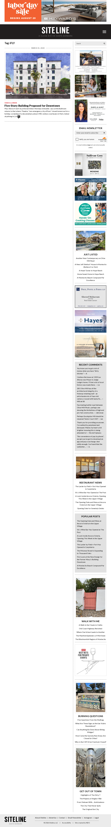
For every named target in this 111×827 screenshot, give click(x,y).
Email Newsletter (74, 818)
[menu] (104, 31)
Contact (62, 818)
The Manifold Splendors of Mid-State (90, 636)
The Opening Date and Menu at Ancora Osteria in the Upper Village (89, 523)
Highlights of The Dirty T (90, 795)
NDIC (88, 823)
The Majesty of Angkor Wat (91, 799)
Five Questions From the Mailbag (91, 720)
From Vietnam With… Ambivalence (90, 802)
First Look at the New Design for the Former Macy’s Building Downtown (90, 559)
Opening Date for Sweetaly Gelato (90, 508)
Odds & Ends (11, 103)
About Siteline (40, 818)
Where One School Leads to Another (91, 632)
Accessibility (66, 823)
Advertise (52, 818)
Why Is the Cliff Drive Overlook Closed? (90, 742)
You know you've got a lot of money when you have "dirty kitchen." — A (88, 371)
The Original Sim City (90, 809)
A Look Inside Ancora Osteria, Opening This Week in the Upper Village (89, 538)
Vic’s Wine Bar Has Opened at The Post (90, 492)
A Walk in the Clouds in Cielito (90, 625)
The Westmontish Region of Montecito (90, 639)
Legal (97, 818)
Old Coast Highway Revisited (90, 628)
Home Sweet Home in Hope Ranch (90, 274)
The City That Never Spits (90, 806)
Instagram (88, 818)
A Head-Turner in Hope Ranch (90, 270)
